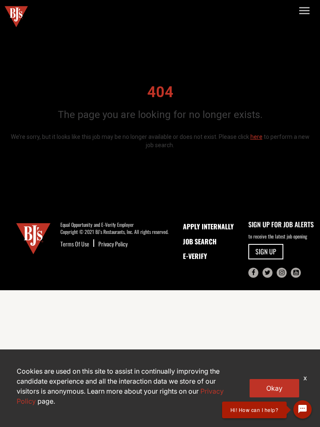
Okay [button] (274, 388)
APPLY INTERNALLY (208, 226)
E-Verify (195, 256)
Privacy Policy (113, 243)
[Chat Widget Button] (302, 409)
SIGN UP (265, 251)
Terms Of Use (74, 243)
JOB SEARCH (200, 241)
